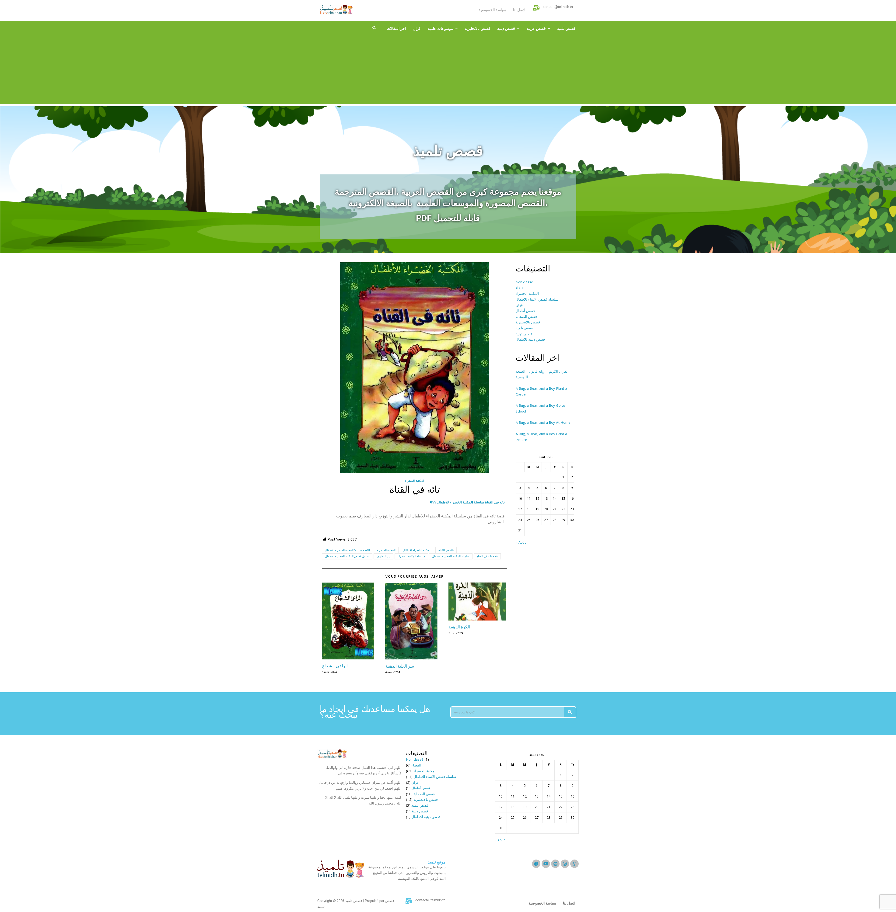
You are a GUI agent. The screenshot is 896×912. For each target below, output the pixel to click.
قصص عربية (536, 28)
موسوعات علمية (440, 28)
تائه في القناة (446, 550)
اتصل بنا (519, 10)
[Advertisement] (448, 71)
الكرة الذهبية (459, 627)
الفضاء (520, 287)
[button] (442, 28)
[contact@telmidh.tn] (536, 7)
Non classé (524, 282)
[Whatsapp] (574, 864)
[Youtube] (546, 864)
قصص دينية (506, 28)
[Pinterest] (555, 864)
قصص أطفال (525, 310)
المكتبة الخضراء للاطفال (417, 550)
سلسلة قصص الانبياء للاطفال (537, 299)
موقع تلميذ (437, 862)
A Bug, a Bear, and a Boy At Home (543, 422)
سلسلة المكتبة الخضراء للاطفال (450, 556)
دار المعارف (383, 556)
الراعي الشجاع (335, 666)
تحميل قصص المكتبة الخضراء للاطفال (347, 556)
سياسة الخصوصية (492, 10)
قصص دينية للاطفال (530, 339)
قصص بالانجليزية (477, 28)
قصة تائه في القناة (487, 556)
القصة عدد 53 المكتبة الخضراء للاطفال (347, 550)
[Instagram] (565, 864)
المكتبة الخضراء (414, 481)
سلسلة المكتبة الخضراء (411, 556)
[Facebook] (536, 864)
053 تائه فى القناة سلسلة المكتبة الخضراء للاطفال (467, 502)
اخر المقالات (396, 28)
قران (416, 28)
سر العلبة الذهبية (399, 666)
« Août (521, 542)
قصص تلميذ (566, 28)
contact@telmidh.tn (558, 7)
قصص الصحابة (526, 316)
